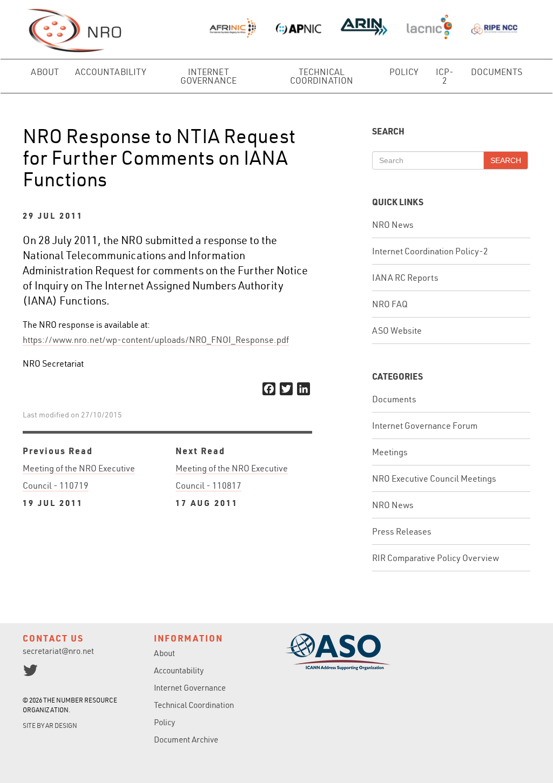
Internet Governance (208, 76)
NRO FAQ (390, 304)
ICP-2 (445, 76)
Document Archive (186, 739)
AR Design (61, 725)
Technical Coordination (321, 76)
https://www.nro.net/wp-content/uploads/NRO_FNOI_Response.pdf (156, 339)
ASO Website (397, 330)
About (45, 71)
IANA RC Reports (405, 277)
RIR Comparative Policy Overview (435, 558)
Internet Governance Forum (424, 425)
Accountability (110, 71)
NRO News (393, 224)
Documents (496, 71)
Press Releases (401, 531)
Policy (404, 71)
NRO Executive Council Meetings (434, 478)
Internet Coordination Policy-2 (430, 251)
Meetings (390, 452)
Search (505, 160)
